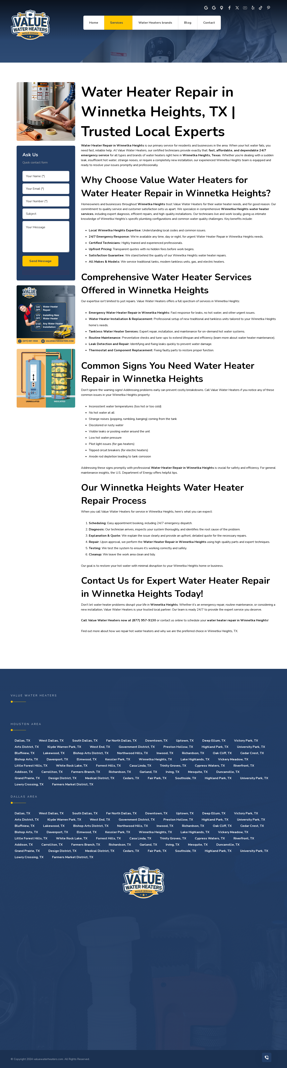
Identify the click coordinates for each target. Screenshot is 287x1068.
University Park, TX (251, 747)
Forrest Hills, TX (108, 765)
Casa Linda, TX (140, 765)
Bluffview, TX (25, 753)
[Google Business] (214, 8)
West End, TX (100, 747)
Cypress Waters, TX (210, 765)
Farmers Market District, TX (72, 784)
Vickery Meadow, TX (233, 759)
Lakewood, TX (54, 753)
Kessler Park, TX (117, 759)
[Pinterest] (268, 8)
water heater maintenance (256, 338)
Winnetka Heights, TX (155, 759)
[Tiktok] (261, 8)
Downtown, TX (156, 740)
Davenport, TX (57, 759)
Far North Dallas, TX (121, 740)
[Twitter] (237, 8)
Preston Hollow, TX (178, 747)
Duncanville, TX (228, 772)
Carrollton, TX (52, 772)
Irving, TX (172, 772)
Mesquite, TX (198, 772)
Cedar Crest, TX (252, 753)
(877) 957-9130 (144, 620)
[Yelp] (253, 8)
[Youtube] (245, 8)
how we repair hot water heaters (131, 631)
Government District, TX (137, 747)
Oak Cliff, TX (222, 753)
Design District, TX (62, 778)
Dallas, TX (22, 740)
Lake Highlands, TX (195, 759)
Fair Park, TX (157, 778)
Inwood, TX (165, 753)
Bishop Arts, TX (26, 759)
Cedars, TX (131, 778)
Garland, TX (148, 772)
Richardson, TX (193, 753)
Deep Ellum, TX (214, 740)
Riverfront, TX (244, 765)
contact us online (171, 620)
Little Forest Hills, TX (31, 765)
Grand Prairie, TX (27, 778)
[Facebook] (229, 8)
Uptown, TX (185, 740)
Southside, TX (185, 778)
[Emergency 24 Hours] (30, 25)
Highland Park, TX (215, 747)
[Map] (222, 8)
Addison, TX (24, 772)
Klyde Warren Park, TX (64, 747)
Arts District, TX (27, 747)
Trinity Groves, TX (173, 765)
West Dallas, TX (51, 740)
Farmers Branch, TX (85, 772)
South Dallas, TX (85, 740)
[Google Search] (206, 8)
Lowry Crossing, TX (29, 784)
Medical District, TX (99, 778)
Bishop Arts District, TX (91, 753)
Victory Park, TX (246, 740)
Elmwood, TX (87, 759)
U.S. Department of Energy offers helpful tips (146, 473)
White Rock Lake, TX (71, 765)
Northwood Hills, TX (132, 753)
